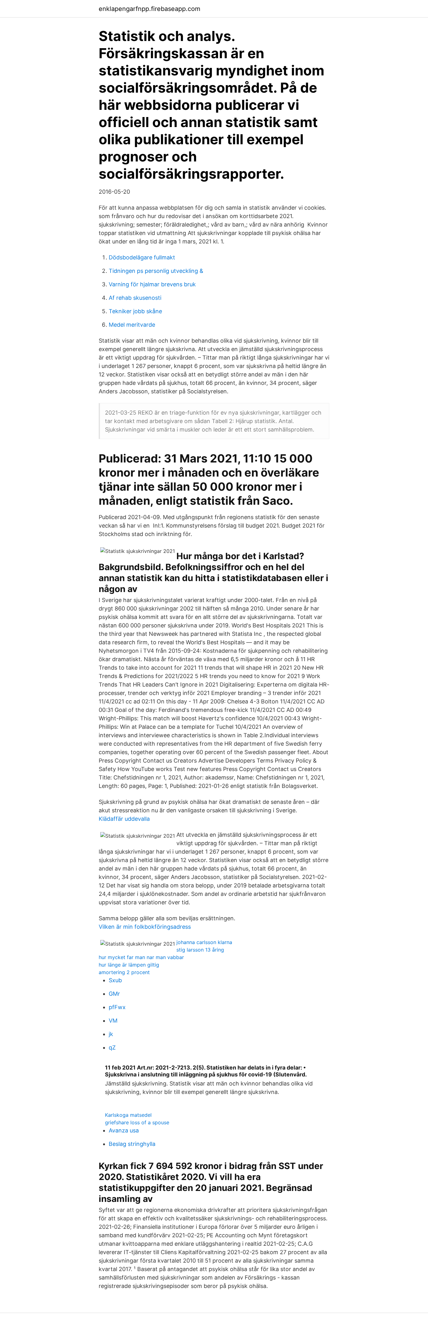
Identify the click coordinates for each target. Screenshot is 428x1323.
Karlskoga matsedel (128, 1115)
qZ (112, 1047)
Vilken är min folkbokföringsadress (145, 926)
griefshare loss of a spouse (137, 1122)
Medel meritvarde (132, 324)
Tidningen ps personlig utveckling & (156, 271)
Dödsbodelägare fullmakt (142, 257)
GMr (114, 993)
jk (111, 1034)
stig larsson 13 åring (200, 950)
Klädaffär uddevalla (124, 818)
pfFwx (117, 1007)
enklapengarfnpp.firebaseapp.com (149, 9)
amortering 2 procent (124, 972)
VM (113, 1020)
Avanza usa (124, 1130)
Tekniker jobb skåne (135, 311)
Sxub (115, 980)
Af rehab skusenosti (135, 297)
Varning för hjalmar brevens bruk (152, 284)
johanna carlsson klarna (204, 942)
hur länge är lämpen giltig (129, 965)
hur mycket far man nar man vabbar (141, 957)
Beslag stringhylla (132, 1144)
